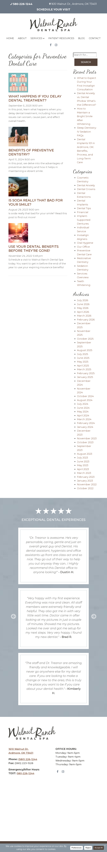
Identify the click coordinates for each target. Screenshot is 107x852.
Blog (81, 38)
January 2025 (85, 377)
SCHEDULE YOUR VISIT (53, 9)
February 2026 (86, 319)
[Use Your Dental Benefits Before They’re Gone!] (18, 233)
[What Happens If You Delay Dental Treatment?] (18, 83)
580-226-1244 (22, 4)
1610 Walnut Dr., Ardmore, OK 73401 (74, 3)
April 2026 (83, 311)
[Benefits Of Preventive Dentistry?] (18, 137)
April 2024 (83, 415)
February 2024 (86, 423)
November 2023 (87, 438)
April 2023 (83, 469)
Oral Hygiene (85, 242)
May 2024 (82, 411)
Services (36, 38)
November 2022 (87, 484)
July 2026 (82, 300)
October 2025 (85, 338)
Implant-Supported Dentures (83, 219)
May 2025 (82, 361)
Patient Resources (61, 38)
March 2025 (84, 369)
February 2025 (86, 373)
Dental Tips (84, 208)
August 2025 (84, 350)
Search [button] (86, 62)
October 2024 (85, 396)
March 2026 (84, 315)
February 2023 (85, 476)
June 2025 (83, 357)
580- (25, 773)
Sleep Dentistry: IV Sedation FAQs (86, 131)
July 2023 (82, 457)
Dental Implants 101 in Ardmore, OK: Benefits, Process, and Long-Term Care (86, 151)
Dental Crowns (86, 189)
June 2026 (83, 304)
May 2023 (82, 465)
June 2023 (83, 461)
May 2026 (82, 308)
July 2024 (82, 403)
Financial (82, 212)
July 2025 (82, 354)
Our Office (83, 246)
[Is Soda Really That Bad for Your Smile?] (18, 187)
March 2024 (84, 419)
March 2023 (84, 472)
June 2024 (83, 407)
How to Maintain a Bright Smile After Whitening (85, 116)
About (22, 38)
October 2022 (85, 488)
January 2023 (85, 480)
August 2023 (84, 453)
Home (10, 38)
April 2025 (83, 365)
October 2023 (85, 442)
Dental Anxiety (86, 185)
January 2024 (85, 426)
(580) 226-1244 (27, 759)
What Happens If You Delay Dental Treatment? (34, 98)
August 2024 (84, 400)
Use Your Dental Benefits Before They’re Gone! (33, 249)
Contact (95, 38)
